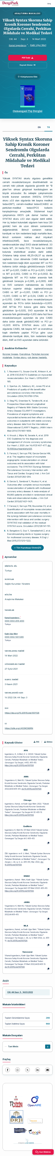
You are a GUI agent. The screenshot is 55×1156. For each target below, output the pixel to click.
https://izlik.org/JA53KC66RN (19, 728)
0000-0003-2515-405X (14, 621)
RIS (37, 742)
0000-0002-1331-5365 (14, 637)
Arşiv (6, 980)
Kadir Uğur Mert (38, 45)
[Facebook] (7, 1070)
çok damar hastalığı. (37, 357)
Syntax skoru (19, 357)
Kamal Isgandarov (17, 45)
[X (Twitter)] (27, 1070)
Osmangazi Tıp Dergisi (27, 111)
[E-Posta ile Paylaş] (47, 1070)
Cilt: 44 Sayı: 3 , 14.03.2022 (20, 992)
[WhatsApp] (17, 1070)
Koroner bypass (10, 354)
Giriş (49, 4)
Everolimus (24, 354)
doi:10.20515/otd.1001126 (31, 789)
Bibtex (49, 742)
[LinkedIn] (37, 1070)
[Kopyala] (48, 769)
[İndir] (47, 1047)
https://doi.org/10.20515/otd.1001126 (22, 713)
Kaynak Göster (26, 65)
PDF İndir (26, 58)
